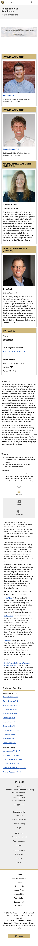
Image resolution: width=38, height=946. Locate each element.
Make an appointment (19, 837)
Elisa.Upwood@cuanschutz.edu (14, 351)
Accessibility (19, 894)
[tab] (19, 492)
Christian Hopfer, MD (10, 709)
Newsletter (19, 854)
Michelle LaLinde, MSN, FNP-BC (14, 768)
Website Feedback (19, 878)
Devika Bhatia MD (9, 734)
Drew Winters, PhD (9, 743)
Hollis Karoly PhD (9, 738)
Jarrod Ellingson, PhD (10, 701)
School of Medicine (9, 15)
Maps (19, 828)
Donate (19, 845)
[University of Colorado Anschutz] (7, 2)
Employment (19, 902)
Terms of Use (19, 890)
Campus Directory (19, 824)
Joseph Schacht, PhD (10, 697)
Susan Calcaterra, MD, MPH (13, 759)
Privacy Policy (19, 886)
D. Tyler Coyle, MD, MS (11, 763)
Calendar (19, 858)
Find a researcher (19, 841)
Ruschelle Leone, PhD (11, 730)
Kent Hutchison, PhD (10, 713)
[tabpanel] (19, 601)
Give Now (19, 906)
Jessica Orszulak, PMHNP (12, 772)
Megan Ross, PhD (9, 722)
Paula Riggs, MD (9, 718)
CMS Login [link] (19, 936)
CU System (19, 882)
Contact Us (19, 874)
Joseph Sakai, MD (9, 726)
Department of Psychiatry (9, 10)
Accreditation (19, 898)
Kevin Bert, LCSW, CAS (11, 755)
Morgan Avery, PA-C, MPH (12, 751)
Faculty (19, 862)
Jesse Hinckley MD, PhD (11, 705)
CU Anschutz (19, 815)
